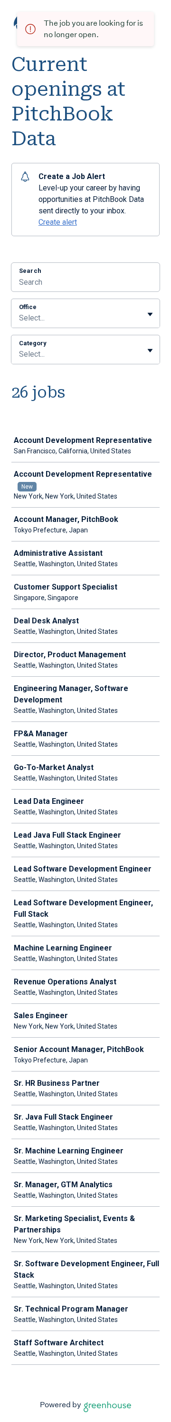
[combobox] (20, 318)
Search (30, 270)
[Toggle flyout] (150, 314)
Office (28, 306)
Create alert (57, 222)
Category (33, 343)
